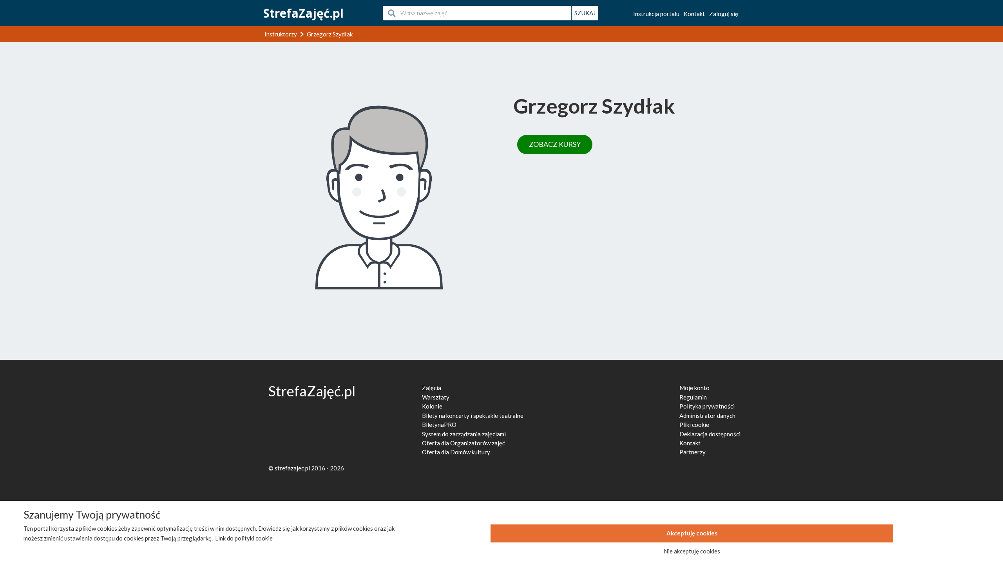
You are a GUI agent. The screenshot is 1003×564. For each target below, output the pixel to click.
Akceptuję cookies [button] (691, 533)
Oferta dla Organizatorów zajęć (463, 442)
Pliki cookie (694, 424)
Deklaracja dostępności (709, 433)
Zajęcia (431, 387)
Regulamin (693, 397)
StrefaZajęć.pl (303, 13)
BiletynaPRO (439, 424)
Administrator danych (707, 415)
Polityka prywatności (707, 406)
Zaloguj (723, 13)
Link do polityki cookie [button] (244, 538)
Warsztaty (435, 397)
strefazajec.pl (292, 468)
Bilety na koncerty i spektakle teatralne (472, 415)
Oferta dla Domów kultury (456, 452)
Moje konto (694, 387)
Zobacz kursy (555, 144)
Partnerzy (692, 452)
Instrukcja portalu (656, 13)
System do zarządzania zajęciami (464, 433)
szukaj (585, 12)
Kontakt (694, 13)
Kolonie (432, 406)
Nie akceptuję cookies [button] (692, 551)
